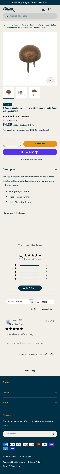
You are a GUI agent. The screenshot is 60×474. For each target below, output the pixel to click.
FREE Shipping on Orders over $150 (30, 2)
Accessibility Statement (14, 462)
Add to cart (40, 143)
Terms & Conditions (12, 466)
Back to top (30, 370)
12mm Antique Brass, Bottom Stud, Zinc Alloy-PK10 (25, 28)
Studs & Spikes (50, 25)
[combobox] (30, 16)
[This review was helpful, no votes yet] (46, 355)
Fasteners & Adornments (31, 25)
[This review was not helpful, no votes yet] (51, 355)
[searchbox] (17, 301)
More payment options (30, 159)
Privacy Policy (34, 462)
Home (5, 25)
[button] (49, 9)
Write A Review (30, 288)
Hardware (14, 25)
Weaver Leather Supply (20, 456)
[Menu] (55, 9)
